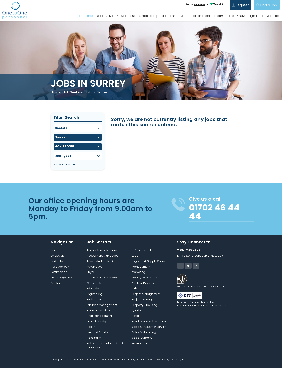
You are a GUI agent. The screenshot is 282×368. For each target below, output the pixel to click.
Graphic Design (97, 321)
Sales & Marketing (144, 332)
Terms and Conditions (112, 359)
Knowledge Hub (250, 16)
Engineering (95, 294)
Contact (273, 16)
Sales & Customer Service (149, 327)
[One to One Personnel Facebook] (180, 266)
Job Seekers (83, 16)
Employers (178, 16)
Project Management (146, 294)
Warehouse (140, 343)
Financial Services (99, 310)
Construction (96, 283)
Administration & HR (100, 261)
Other (136, 288)
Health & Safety (97, 332)
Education (94, 288)
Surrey (60, 137)
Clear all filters (66, 164)
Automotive (95, 267)
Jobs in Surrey (96, 92)
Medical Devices (143, 283)
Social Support (142, 338)
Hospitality (94, 338)
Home (56, 92)
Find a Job (268, 5)
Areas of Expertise (153, 16)
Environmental (96, 299)
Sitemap (149, 359)
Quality (137, 310)
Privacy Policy (134, 359)
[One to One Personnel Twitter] (188, 266)
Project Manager (143, 299)
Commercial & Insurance (103, 277)
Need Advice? (107, 16)
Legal (135, 256)
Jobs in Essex (200, 16)
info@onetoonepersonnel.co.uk (200, 256)
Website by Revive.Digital (170, 359)
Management (141, 267)
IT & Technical (141, 250)
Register (242, 5)
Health (91, 327)
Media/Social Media (145, 277)
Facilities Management (102, 305)
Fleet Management (99, 316)
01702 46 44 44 (188, 250)
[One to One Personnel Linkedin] (196, 266)
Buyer (90, 272)
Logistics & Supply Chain (148, 261)
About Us (128, 16)
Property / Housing (144, 305)
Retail (135, 316)
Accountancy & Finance (103, 250)
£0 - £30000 (64, 146)
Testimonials (223, 16)
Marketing (138, 272)
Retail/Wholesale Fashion (149, 321)
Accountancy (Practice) (103, 256)
